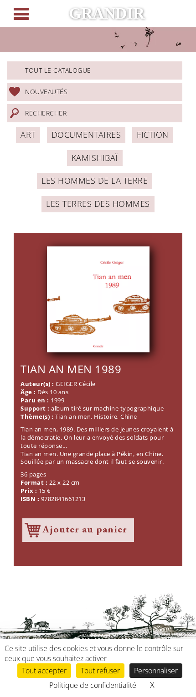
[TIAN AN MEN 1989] (98, 299)
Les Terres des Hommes (98, 203)
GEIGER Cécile (76, 384)
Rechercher (46, 113)
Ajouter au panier (85, 530)
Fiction (153, 134)
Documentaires (86, 134)
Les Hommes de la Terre (94, 180)
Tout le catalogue (58, 70)
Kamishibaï (95, 157)
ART (28, 134)
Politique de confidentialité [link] (92, 685)
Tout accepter (44, 671)
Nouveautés (46, 91)
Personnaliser (156, 671)
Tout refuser (100, 671)
